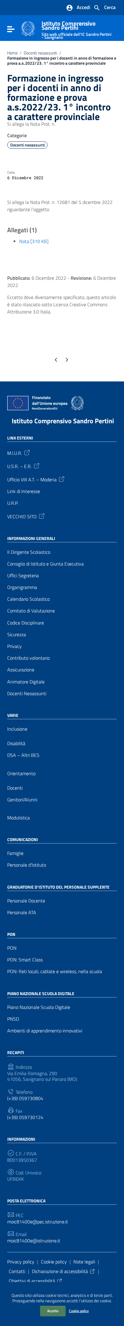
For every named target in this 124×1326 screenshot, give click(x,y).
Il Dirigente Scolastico (28, 552)
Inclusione (17, 729)
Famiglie (15, 853)
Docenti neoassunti (40, 53)
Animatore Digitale (26, 682)
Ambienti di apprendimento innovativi (44, 1031)
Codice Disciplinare (25, 623)
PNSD (13, 1019)
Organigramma (22, 587)
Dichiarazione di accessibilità (60, 1271)
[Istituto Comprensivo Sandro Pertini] (28, 28)
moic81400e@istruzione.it (33, 1241)
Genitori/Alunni (22, 800)
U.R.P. (12, 503)
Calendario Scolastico (28, 599)
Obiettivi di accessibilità (32, 1280)
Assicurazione (20, 670)
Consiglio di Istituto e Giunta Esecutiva (45, 564)
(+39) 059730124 (25, 1117)
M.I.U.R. (14, 452)
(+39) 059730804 (25, 1098)
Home (12, 53)
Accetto (52, 1311)
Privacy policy (20, 1261)
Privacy (14, 646)
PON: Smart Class (25, 960)
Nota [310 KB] (33, 241)
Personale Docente (26, 901)
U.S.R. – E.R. (19, 466)
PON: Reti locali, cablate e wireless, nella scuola (54, 971)
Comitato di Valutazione (31, 611)
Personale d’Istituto (26, 865)
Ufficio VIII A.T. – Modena (32, 479)
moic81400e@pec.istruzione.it (37, 1222)
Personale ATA (21, 912)
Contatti (17, 1271)
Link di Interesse (23, 491)
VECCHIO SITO (22, 516)
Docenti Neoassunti (26, 693)
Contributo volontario (28, 658)
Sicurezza (16, 634)
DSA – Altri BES (23, 755)
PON (12, 948)
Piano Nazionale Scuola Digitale (38, 1007)
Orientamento (21, 773)
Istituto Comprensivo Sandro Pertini (76, 29)
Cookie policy (79, 1311)
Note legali (84, 1261)
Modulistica (18, 818)
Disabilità (16, 743)
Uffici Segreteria (23, 575)
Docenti (15, 788)
